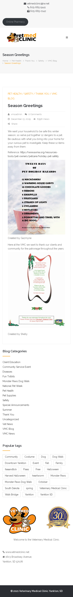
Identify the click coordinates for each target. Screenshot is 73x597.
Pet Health (16, 61)
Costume (29, 456)
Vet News (8, 424)
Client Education (11, 362)
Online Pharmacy (15, 21)
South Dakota (12, 488)
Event (36, 463)
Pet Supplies (9, 395)
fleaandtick (11, 469)
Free (38, 469)
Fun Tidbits (9, 376)
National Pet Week (12, 386)
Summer (7, 409)
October (43, 482)
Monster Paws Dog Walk (16, 381)
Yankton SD (46, 494)
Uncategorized (11, 419)
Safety (41, 61)
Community (11, 456)
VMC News (9, 433)
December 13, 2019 (21, 119)
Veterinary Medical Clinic (53, 488)
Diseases (7, 371)
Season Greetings (25, 105)
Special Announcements (16, 405)
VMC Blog (52, 61)
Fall (47, 463)
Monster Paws (58, 475)
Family (59, 463)
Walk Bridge (11, 494)
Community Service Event (17, 367)
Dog (43, 456)
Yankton (29, 494)
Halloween (53, 469)
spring (29, 488)
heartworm (38, 475)
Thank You (30, 61)
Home (5, 61)
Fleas (26, 469)
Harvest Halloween (15, 475)
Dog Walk (57, 456)
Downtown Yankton (15, 463)
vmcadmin (16, 114)
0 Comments (35, 114)
